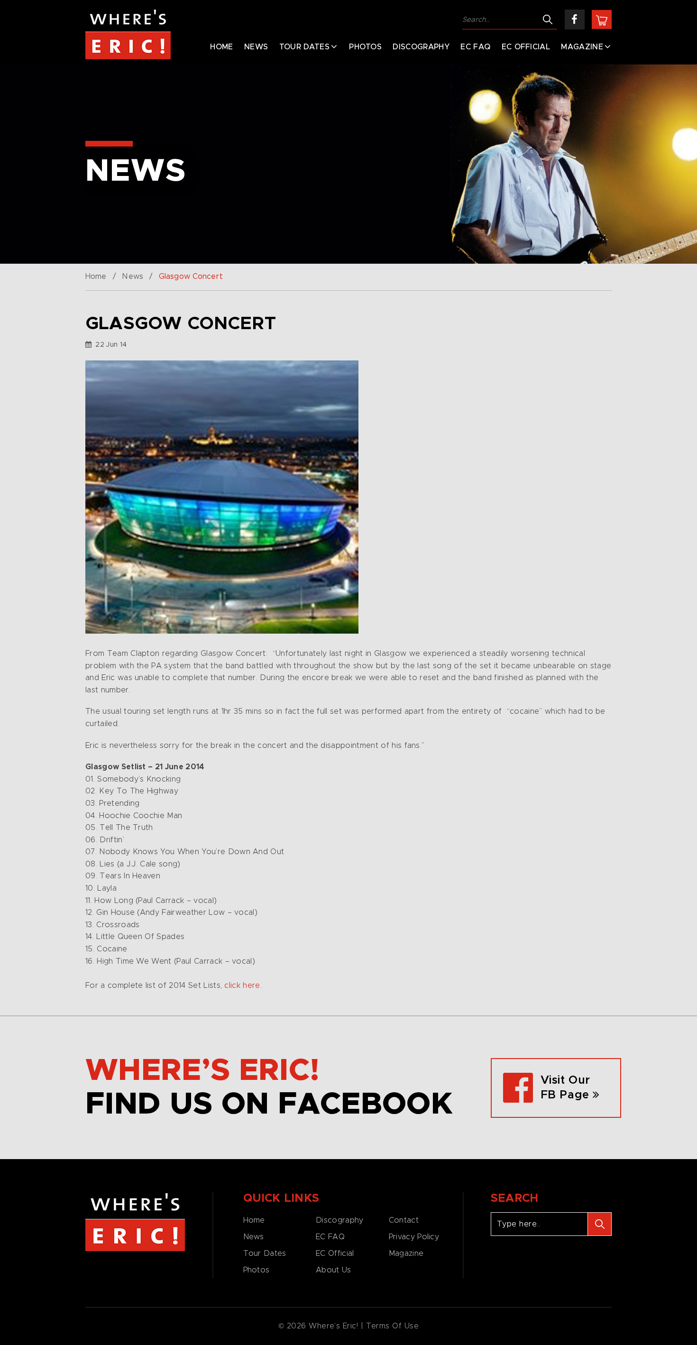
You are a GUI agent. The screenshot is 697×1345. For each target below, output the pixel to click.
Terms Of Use (392, 1326)
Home (221, 47)
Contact (404, 1220)
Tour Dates (304, 47)
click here (242, 985)
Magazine (582, 47)
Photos (365, 47)
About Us (333, 1270)
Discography (421, 47)
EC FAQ (475, 47)
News (256, 47)
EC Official (526, 47)
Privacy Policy (414, 1237)
